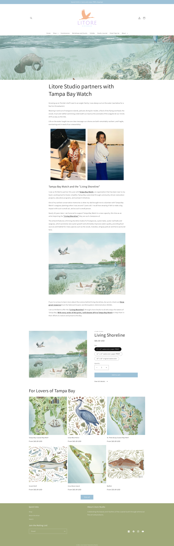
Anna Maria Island (74, 486)
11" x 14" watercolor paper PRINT (108, 354)
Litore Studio (83, 545)
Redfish (109, 486)
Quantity (97, 363)
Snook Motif (33, 486)
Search (31, 519)
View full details (99, 381)
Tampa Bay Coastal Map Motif (38, 438)
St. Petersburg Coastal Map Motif (118, 438)
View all (87, 497)
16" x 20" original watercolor (107, 359)
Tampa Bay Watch (86, 192)
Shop (30, 512)
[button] (31, 18)
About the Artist (34, 515)
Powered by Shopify (93, 545)
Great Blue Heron (73, 438)
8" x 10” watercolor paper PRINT (108, 349)
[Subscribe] (64, 531)
